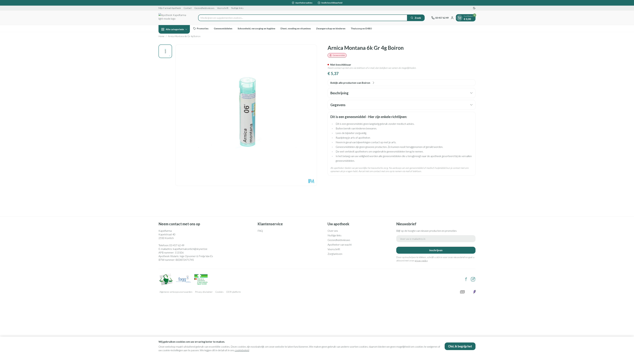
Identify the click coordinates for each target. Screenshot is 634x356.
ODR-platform (233, 291)
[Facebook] (466, 279)
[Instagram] (473, 279)
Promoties (203, 28)
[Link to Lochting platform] (474, 292)
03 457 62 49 (176, 245)
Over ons (333, 230)
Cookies (219, 291)
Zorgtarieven (335, 253)
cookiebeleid (242, 350)
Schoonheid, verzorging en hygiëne (256, 28)
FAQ (260, 230)
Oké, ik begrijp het (460, 346)
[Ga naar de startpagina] (175, 17)
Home (161, 36)
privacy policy (421, 260)
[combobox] (302, 18)
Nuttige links (237, 8)
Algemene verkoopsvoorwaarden (175, 291)
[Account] (452, 17)
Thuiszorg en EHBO (361, 28)
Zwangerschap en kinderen (330, 28)
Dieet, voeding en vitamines (296, 28)
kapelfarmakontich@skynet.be (190, 248)
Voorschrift (223, 8)
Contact (188, 8)
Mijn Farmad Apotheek (169, 8)
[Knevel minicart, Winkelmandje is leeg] (459, 18)
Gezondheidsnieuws (204, 8)
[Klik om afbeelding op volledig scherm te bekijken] (246, 115)
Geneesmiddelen (223, 28)
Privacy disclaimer (204, 291)
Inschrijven (435, 250)
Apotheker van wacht (340, 244)
